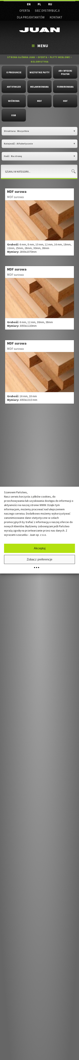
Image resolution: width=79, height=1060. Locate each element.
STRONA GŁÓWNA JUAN (21, 57)
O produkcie (13, 72)
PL (39, 4)
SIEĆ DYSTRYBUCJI (47, 11)
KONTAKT (56, 17)
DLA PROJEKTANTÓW (31, 17)
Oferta (42, 57)
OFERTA (24, 11)
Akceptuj (39, 548)
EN (29, 4)
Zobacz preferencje (39, 559)
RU (50, 4)
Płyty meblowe (60, 57)
